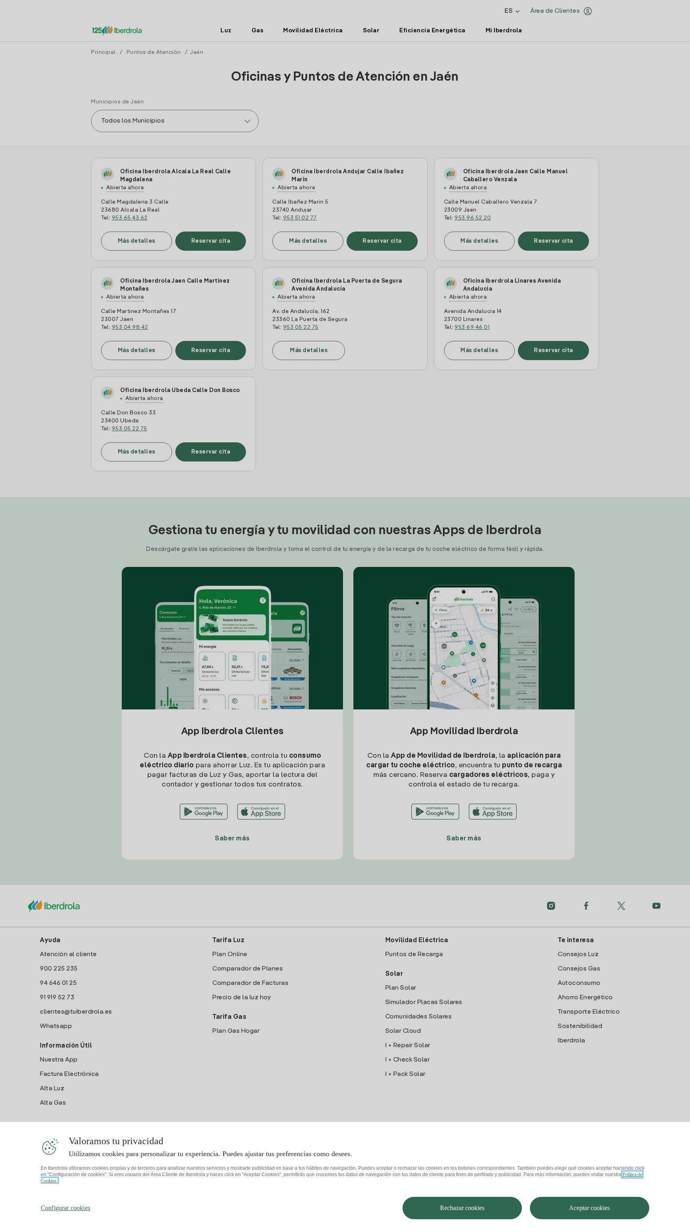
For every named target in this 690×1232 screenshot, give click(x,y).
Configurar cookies (65, 1207)
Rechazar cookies (462, 1207)
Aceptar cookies (589, 1207)
